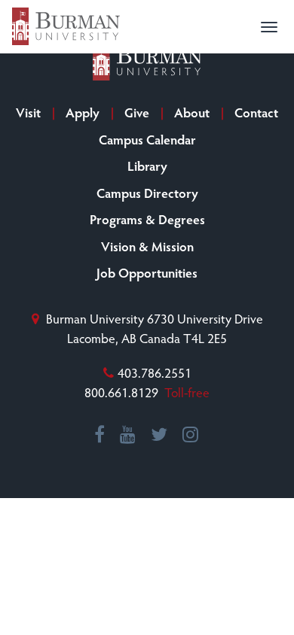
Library (147, 165)
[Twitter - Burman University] (160, 434)
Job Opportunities (147, 272)
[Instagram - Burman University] (191, 434)
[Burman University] (66, 26)
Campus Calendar (147, 139)
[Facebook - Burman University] (100, 434)
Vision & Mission (147, 246)
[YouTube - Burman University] (128, 434)
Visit (28, 112)
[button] (269, 27)
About (192, 112)
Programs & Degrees (147, 219)
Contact (256, 112)
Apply (83, 112)
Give (136, 112)
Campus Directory (147, 193)
